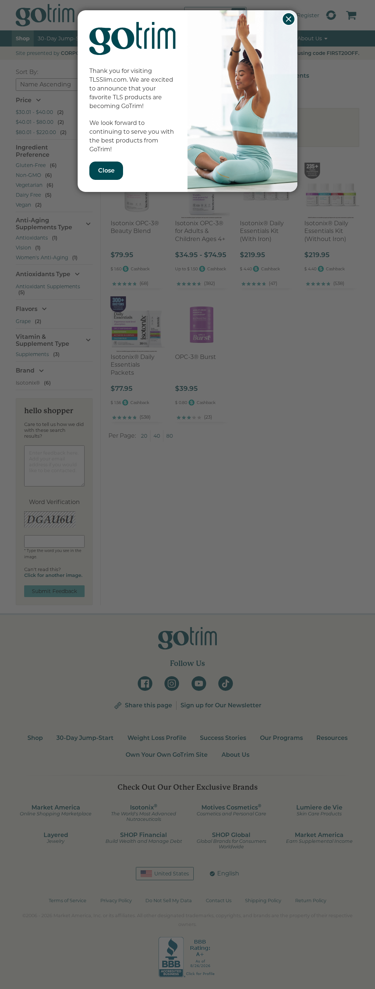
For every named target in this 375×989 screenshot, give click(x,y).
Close (288, 19)
